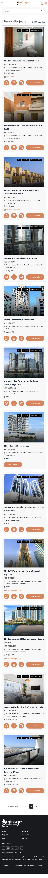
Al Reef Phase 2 (12, 77)
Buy (19, 30)
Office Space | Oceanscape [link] (16, 446)
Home (4, 831)
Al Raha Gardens (13, 210)
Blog (3, 838)
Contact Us (26, 838)
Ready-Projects (35, 30)
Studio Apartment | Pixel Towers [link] (19, 319)
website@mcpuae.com (11, 852)
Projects (5, 835)
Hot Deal (25, 30)
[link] (24, 42)
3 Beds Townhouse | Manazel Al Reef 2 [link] (21, 61)
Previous (14, 806)
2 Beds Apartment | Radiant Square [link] (20, 258)
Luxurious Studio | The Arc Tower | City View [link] (24, 707)
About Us (25, 831)
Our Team (25, 835)
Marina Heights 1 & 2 (14, 590)
